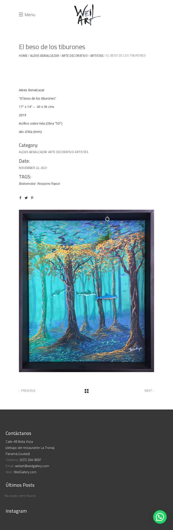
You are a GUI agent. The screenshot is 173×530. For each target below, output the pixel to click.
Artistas (81, 152)
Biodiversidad (27, 183)
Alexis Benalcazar (44, 55)
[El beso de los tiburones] (86, 291)
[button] (160, 517)
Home (23, 55)
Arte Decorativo (61, 152)
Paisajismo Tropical (48, 183)
